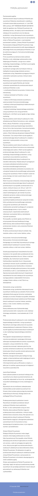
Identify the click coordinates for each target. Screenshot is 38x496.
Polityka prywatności (19, 492)
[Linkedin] (34, 2)
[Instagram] (31, 2)
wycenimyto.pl (24, 486)
